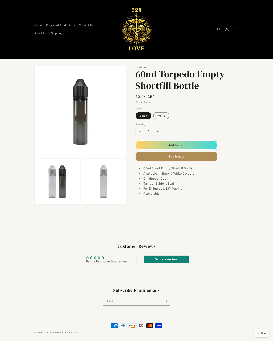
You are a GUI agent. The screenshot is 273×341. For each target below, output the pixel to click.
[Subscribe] (166, 301)
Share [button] (143, 205)
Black (143, 115)
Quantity (141, 124)
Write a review (166, 259)
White (161, 115)
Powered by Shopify (66, 332)
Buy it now (176, 156)
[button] (60, 25)
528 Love (49, 332)
